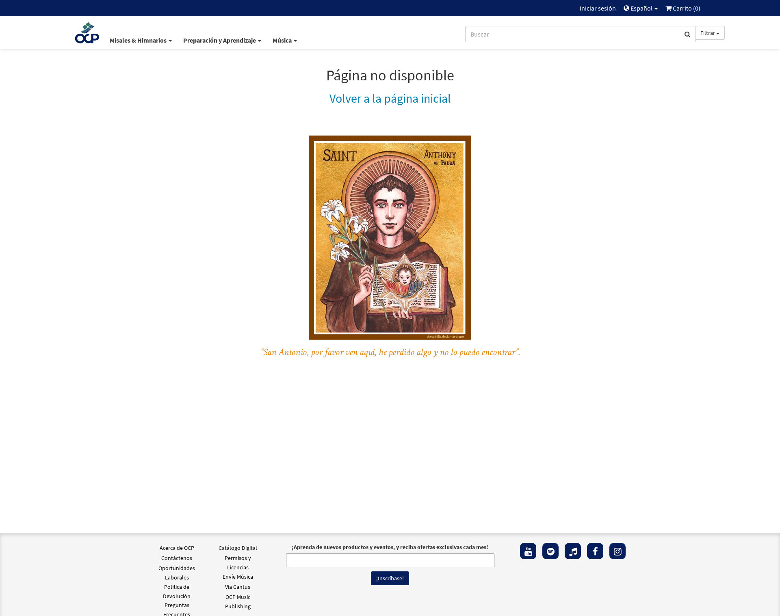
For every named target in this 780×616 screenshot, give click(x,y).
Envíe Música (238, 576)
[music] (573, 551)
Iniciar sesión (598, 8)
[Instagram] (617, 551)
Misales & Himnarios (139, 40)
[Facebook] (595, 551)
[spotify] (550, 551)
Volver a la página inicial (390, 98)
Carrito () (686, 8)
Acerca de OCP (177, 547)
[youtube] (528, 551)
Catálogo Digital (238, 547)
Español (641, 8)
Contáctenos (176, 558)
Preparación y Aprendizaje (220, 40)
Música (283, 40)
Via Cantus (237, 586)
